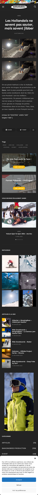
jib (27, 145)
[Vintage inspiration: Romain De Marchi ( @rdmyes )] (10, 263)
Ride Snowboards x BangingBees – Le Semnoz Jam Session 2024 (23, 331)
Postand (6, 147)
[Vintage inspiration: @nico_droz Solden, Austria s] (10, 281)
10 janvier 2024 (16, 344)
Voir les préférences (19, 490)
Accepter (19, 480)
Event (5, 454)
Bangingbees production (14, 448)
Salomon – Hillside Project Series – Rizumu (22, 352)
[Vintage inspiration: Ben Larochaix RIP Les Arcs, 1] (27, 298)
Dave (4, 90)
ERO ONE (11, 145)
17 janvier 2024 (16, 335)
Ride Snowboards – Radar (22, 342)
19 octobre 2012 (19, 183)
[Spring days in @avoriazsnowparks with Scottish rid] (10, 298)
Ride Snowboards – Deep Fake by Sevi (23, 362)
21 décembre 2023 (17, 355)
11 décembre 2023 (17, 365)
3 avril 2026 (19, 236)
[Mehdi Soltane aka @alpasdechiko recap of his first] (27, 263)
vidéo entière (23, 147)
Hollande (20, 145)
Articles (6, 443)
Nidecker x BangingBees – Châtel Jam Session (22, 321)
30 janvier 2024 (16, 324)
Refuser (19, 485)
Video (19, 15)
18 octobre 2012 (19, 33)
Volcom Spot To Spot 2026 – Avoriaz (19, 234)
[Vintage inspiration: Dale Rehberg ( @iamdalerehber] (27, 281)
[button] (35, 458)
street (14, 147)
